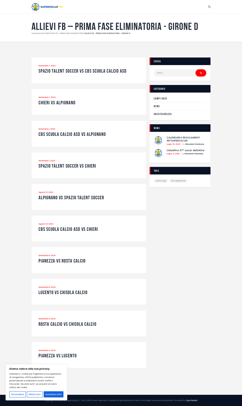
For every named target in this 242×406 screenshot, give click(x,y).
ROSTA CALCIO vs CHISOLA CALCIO (67, 324)
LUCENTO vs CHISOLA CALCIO (63, 292)
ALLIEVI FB (43, 33)
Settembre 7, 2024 (47, 65)
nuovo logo (161, 180)
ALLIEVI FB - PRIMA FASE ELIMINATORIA (66, 33)
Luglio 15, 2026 (173, 144)
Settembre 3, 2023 (47, 318)
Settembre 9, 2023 (47, 255)
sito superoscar (178, 180)
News (157, 106)
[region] (36, 382)
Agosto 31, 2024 (46, 192)
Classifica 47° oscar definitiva (185, 150)
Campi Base (160, 98)
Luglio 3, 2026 (173, 153)
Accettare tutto (54, 394)
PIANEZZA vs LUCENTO (58, 355)
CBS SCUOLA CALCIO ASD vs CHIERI (68, 229)
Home (34, 33)
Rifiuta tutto (35, 394)
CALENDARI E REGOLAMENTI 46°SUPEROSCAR (183, 139)
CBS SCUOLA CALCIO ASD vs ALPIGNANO (72, 134)
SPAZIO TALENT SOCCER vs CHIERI (67, 166)
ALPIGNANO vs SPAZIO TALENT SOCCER (71, 197)
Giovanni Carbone (194, 144)
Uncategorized (163, 114)
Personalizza (17, 394)
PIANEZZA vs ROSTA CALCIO (62, 260)
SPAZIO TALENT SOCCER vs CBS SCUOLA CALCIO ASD (83, 71)
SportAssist (192, 400)
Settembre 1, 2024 (47, 129)
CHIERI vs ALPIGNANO (57, 102)
